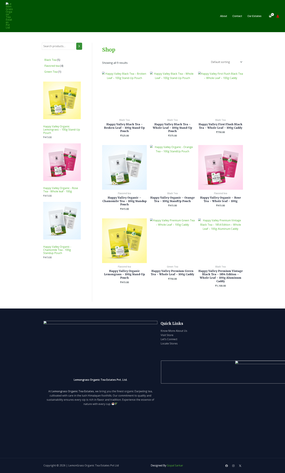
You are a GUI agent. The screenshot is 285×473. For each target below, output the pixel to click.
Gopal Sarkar (175, 465)
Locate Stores (169, 343)
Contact (237, 16)
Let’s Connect (169, 339)
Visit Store (167, 335)
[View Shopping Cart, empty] (270, 16)
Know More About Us (174, 331)
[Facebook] (226, 465)
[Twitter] (240, 465)
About (223, 16)
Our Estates (254, 16)
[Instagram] (233, 465)
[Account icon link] (277, 16)
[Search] (79, 46)
